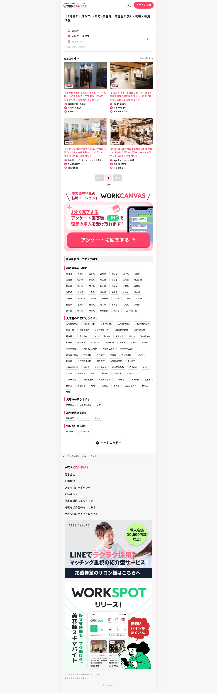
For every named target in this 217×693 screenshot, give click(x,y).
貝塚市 (69, 385)
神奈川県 (138, 279)
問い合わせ (71, 494)
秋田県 (114, 273)
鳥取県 (94, 298)
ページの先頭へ (111, 442)
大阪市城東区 (116, 361)
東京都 (126, 279)
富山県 (80, 286)
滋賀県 (103, 292)
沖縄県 (116, 310)
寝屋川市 (110, 342)
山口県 (139, 298)
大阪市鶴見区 (139, 330)
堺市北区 (83, 336)
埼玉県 (103, 279)
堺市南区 (133, 367)
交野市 (145, 342)
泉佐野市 (81, 385)
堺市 (68, 391)
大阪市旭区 (88, 379)
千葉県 (114, 279)
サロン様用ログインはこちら (81, 514)
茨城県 (69, 279)
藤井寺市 (81, 342)
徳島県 (69, 304)
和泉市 (94, 373)
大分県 (80, 310)
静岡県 (69, 292)
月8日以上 (85, 431)
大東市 (94, 385)
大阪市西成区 (105, 379)
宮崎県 (92, 310)
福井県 (103, 286)
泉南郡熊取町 (118, 367)
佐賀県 (126, 304)
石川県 (92, 286)
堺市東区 (87, 354)
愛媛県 (92, 304)
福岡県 (114, 304)
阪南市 (86, 367)
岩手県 (92, 273)
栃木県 (80, 279)
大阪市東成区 (107, 323)
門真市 (105, 385)
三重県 (92, 292)
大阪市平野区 (72, 354)
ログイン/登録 (143, 4)
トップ (66, 456)
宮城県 (103, 273)
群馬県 (92, 279)
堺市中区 (70, 330)
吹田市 (96, 336)
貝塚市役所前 (85, 405)
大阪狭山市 (96, 342)
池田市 (146, 367)
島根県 (105, 298)
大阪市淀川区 (72, 367)
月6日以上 (70, 431)
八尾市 (140, 354)
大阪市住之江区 (142, 323)
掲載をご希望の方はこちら (80, 507)
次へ (117, 178)
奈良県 (69, 298)
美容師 (75, 456)
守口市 (69, 373)
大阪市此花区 (133, 373)
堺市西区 (135, 379)
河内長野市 (145, 336)
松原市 (69, 361)
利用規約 (70, 481)
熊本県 (69, 310)
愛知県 (80, 292)
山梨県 (114, 286)
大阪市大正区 (89, 323)
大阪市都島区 (72, 323)
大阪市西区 (126, 354)
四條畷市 (117, 373)
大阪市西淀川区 (84, 361)
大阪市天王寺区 (90, 348)
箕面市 (122, 342)
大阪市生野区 (109, 348)
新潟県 (69, 286)
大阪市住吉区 (124, 323)
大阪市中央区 (101, 367)
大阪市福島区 (72, 348)
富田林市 (81, 373)
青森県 (80, 273)
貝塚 (99, 405)
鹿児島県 (104, 310)
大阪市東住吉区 (127, 348)
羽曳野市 (101, 361)
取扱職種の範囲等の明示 (75, 678)
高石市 (134, 342)
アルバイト (84, 418)
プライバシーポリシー (78, 487)
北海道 (69, 273)
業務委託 (70, 418)
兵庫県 (137, 292)
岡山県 (116, 298)
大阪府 (126, 292)
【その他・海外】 (133, 310)
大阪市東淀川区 (101, 330)
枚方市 (107, 336)
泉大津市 (119, 336)
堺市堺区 (70, 336)
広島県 (128, 298)
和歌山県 (81, 298)
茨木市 (132, 336)
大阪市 (145, 385)
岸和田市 (101, 354)
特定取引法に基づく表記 (79, 501)
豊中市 (148, 379)
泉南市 (116, 385)
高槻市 (113, 354)
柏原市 (69, 342)
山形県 (126, 273)
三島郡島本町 (131, 385)
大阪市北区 (121, 379)
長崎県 (137, 304)
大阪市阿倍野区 (121, 330)
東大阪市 (131, 361)
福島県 (137, 273)
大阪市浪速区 (72, 379)
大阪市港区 (84, 330)
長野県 (126, 286)
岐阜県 (137, 286)
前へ (99, 178)
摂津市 (105, 373)
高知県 (103, 304)
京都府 (114, 292)
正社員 (98, 418)
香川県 (80, 304)
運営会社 (70, 474)
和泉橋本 (70, 405)
